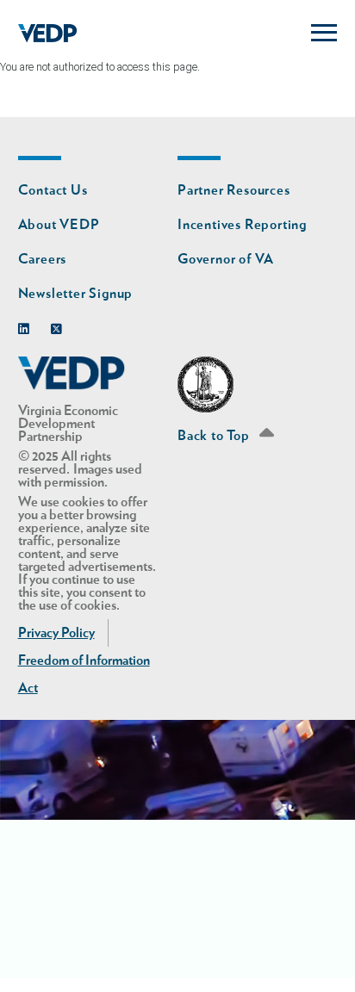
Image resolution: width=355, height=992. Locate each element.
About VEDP (59, 225)
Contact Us (53, 190)
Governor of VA (226, 259)
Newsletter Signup (76, 294)
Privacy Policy (56, 633)
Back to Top (215, 436)
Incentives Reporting (242, 225)
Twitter (61, 325)
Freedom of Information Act (84, 674)
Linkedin (28, 325)
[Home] (48, 33)
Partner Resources (234, 190)
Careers (42, 259)
